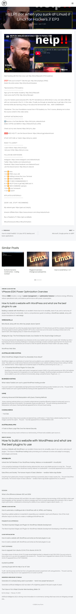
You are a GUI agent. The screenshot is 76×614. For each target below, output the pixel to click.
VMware (6, 296)
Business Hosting (9, 379)
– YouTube (5, 414)
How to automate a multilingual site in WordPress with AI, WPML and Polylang (27, 510)
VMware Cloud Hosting (9, 506)
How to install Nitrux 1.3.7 (62, 270)
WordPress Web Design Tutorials (12, 577)
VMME (4, 393)
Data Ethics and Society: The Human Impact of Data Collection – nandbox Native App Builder (31, 472)
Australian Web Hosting (11, 353)
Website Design (6, 437)
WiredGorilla (7, 320)
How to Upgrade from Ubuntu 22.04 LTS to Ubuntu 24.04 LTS (21, 550)
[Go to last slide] (4, 265)
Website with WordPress (16, 449)
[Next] (72, 265)
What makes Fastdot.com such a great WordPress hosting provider (23, 383)
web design (19, 315)
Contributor (34, 24)
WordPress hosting (22, 451)
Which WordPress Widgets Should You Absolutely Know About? (22, 357)
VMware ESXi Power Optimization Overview (25, 291)
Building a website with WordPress (13, 311)
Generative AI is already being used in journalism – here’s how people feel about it (28, 581)
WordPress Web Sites (9, 348)
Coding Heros (7, 410)
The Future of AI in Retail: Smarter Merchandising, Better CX (21, 589)
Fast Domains (7, 546)
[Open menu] (72, 3)
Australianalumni (9, 424)
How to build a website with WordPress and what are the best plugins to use (26, 538)
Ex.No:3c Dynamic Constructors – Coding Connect (11, 272)
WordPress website (58, 313)
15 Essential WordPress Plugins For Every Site (19, 367)
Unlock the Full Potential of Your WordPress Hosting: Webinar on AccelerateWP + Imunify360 (31, 462)
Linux (38, 10)
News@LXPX (6, 458)
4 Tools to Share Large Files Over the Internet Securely (19, 428)
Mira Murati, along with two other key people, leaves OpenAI (21, 324)
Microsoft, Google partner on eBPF (63, 232)
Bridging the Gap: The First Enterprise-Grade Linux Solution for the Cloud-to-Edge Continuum (31, 336)
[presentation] (13, 259)
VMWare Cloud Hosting (9, 288)
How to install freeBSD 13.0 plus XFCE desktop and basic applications (18, 233)
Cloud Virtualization (8, 534)
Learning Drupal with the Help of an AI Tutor (16, 567)
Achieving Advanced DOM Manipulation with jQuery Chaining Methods (24, 397)
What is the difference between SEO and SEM (16, 494)
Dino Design (6, 593)
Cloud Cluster (7, 563)
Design (4, 490)
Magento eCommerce (10, 521)
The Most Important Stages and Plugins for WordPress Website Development (26, 525)
